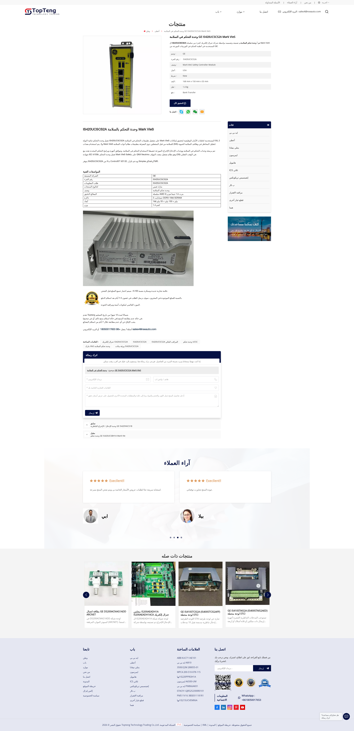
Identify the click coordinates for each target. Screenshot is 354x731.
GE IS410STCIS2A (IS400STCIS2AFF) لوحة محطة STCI (200, 613)
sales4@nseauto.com (144, 329)
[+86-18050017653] (195, 111)
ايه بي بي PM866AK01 (187, 686)
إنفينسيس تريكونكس (238, 177)
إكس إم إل (88, 690)
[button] (170, 537)
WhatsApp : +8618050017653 (251, 698)
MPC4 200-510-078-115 (189, 672)
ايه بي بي (233, 132)
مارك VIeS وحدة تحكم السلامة (97, 346)
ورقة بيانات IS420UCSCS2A (126, 346)
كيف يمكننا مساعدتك (245, 224)
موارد (239, 11)
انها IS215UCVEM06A (187, 700)
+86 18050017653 (110, 329)
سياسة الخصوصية (91, 695)
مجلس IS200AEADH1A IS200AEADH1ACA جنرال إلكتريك (151, 613)
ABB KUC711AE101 (186, 657)
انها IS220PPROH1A (186, 676)
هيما (231, 207)
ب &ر (232, 185)
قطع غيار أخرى (236, 200)
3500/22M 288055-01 (187, 667)
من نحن (307, 2)
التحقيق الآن (178, 103)
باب (217, 11)
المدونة (86, 681)
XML (204, 724)
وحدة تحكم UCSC (190, 341)
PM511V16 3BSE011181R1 (190, 695)
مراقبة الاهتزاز (236, 192)
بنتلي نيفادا (234, 147)
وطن (148, 31)
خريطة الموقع (89, 686)
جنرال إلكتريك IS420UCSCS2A (115, 341)
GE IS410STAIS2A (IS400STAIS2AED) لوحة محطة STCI (247, 612)
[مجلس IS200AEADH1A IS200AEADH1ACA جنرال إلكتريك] (153, 584)
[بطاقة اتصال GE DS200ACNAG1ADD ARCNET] (106, 584)
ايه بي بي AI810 (184, 662)
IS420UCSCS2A (139, 341)
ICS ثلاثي (233, 170)
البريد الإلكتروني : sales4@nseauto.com (302, 11)
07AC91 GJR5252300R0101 (190, 690)
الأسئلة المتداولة (272, 2)
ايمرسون (233, 155)
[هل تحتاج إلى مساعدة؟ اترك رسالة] (346, 716)
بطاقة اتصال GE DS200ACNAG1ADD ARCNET (106, 613)
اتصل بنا (264, 11)
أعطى (157, 31)
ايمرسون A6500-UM (186, 681)
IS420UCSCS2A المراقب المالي (165, 341)
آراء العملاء (292, 2)
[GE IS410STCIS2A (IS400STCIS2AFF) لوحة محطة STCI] (200, 584)
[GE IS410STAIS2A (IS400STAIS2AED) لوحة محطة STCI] (248, 583)
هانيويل (232, 162)
